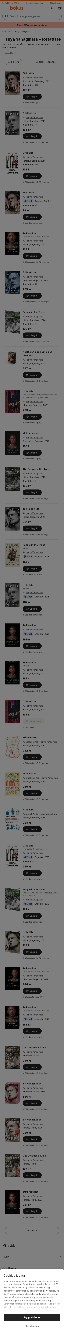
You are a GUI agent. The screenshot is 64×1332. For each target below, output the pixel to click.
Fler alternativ (32, 1326)
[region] (32, 1300)
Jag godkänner (32, 1317)
